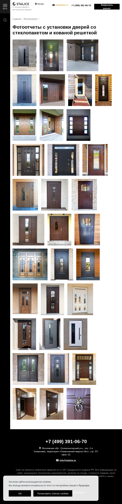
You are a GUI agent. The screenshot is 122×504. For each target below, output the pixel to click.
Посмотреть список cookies (52, 493)
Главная (17, 18)
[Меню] (5, 5)
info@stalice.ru (61, 5)
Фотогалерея (31, 18)
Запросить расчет (107, 7)
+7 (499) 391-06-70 (81, 5)
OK (20, 493)
